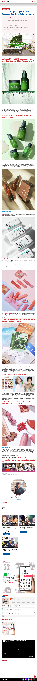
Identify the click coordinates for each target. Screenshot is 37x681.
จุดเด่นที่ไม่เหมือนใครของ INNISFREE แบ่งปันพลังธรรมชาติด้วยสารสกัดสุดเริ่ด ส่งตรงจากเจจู (17, 23)
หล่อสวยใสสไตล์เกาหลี (12, 5)
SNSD (6, 397)
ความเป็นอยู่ (3, 507)
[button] (32, 1)
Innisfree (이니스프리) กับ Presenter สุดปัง (10, 25)
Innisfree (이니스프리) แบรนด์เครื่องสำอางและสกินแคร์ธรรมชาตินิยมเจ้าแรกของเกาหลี (16, 20)
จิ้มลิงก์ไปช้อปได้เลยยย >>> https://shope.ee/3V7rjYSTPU (12, 29)
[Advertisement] (18, 669)
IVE (18, 398)
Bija (28, 260)
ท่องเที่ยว (3, 505)
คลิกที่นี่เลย (6, 461)
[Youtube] (31, 679)
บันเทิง (3, 510)
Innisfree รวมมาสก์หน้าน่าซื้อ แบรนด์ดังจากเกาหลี (11, 268)
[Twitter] (29, 679)
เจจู (31, 110)
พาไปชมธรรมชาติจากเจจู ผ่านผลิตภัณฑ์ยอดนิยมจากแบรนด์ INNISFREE (14, 22)
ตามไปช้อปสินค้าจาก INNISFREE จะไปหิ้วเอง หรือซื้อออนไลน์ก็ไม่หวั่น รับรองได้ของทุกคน (16, 27)
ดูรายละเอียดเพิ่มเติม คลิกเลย (6, 258)
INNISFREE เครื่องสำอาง (8, 313)
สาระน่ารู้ (3, 508)
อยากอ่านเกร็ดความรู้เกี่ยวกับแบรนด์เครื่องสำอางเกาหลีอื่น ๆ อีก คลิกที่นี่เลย (14, 31)
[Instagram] (26, 679)
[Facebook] (23, 679)
